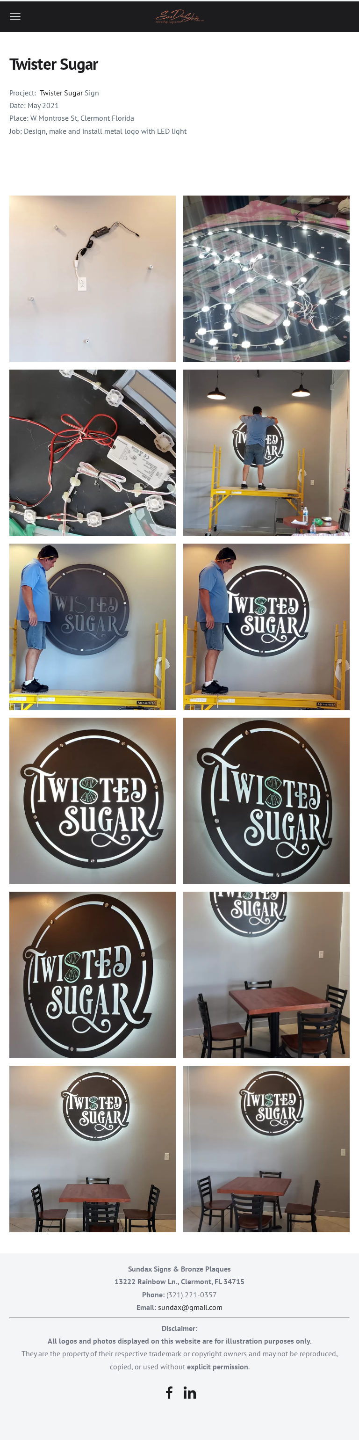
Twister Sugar (61, 92)
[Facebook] (169, 1392)
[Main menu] (15, 16)
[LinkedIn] (189, 1392)
